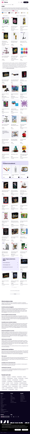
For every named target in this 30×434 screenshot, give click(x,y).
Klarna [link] (2, 4)
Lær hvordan (16, 10)
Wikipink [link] (2, 403)
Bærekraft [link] (2, 402)
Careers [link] (2, 396)
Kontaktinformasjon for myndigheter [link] (3, 410)
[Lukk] (29, 424)
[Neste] (27, 13)
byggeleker (5, 312)
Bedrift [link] (21, 393)
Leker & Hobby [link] (9, 4)
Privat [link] (12, 393)
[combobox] (23, 15)
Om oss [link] (1, 395)
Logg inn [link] (12, 396)
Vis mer (27, 9)
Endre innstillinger (5, 429)
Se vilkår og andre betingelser (10, 68)
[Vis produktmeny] (27, 6)
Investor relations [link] (3, 412)
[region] (15, 427)
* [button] (14, 29)
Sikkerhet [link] (2, 401)
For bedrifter (6, 0)
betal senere (21, 353)
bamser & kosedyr (22, 318)
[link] (11, 417)
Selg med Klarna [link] (22, 397)
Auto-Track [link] (2, 407)
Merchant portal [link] (22, 396)
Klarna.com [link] (5, 432)
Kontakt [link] (2, 408)
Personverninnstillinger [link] (13, 402)
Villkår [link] (1, 397)
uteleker (22, 343)
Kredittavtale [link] (12, 401)
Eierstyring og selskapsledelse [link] (4, 411)
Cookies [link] (2, 432)
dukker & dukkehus (17, 327)
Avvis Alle (17, 429)
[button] (21, 2)
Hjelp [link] (11, 395)
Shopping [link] (5, 4)
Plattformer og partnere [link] (23, 401)
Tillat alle (25, 429)
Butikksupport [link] (22, 395)
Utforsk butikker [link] (13, 397)
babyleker (21, 335)
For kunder (3, 0)
